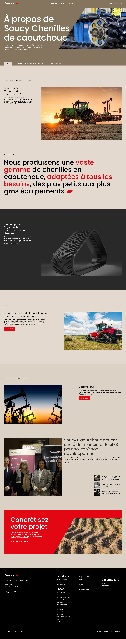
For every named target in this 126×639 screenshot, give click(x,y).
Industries (81, 587)
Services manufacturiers (62, 579)
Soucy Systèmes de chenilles (63, 616)
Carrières (110, 3)
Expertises (54, 3)
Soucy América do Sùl (61, 592)
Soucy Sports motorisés (62, 604)
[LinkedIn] (5, 592)
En (121, 3)
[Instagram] (8, 592)
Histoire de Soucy (83, 582)
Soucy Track (59, 619)
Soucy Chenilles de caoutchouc (64, 611)
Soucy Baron (59, 595)
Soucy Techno (60, 614)
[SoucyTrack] (11, 576)
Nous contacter (105, 585)
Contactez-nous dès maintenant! (20, 541)
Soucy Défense (60, 602)
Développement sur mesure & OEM (64, 582)
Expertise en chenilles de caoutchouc (30, 63)
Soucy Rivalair (60, 609)
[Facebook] (11, 592)
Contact (116, 3)
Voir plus (66, 462)
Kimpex (58, 621)
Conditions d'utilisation (102, 631)
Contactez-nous (56, 63)
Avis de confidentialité (116, 631)
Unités (63, 3)
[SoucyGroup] (14, 3)
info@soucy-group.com (11, 586)
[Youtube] (15, 592)
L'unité (8, 63)
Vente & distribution (61, 584)
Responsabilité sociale (84, 589)
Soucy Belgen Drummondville (63, 597)
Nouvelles (81, 584)
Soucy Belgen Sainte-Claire (63, 599)
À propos (70, 3)
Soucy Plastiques (60, 607)
